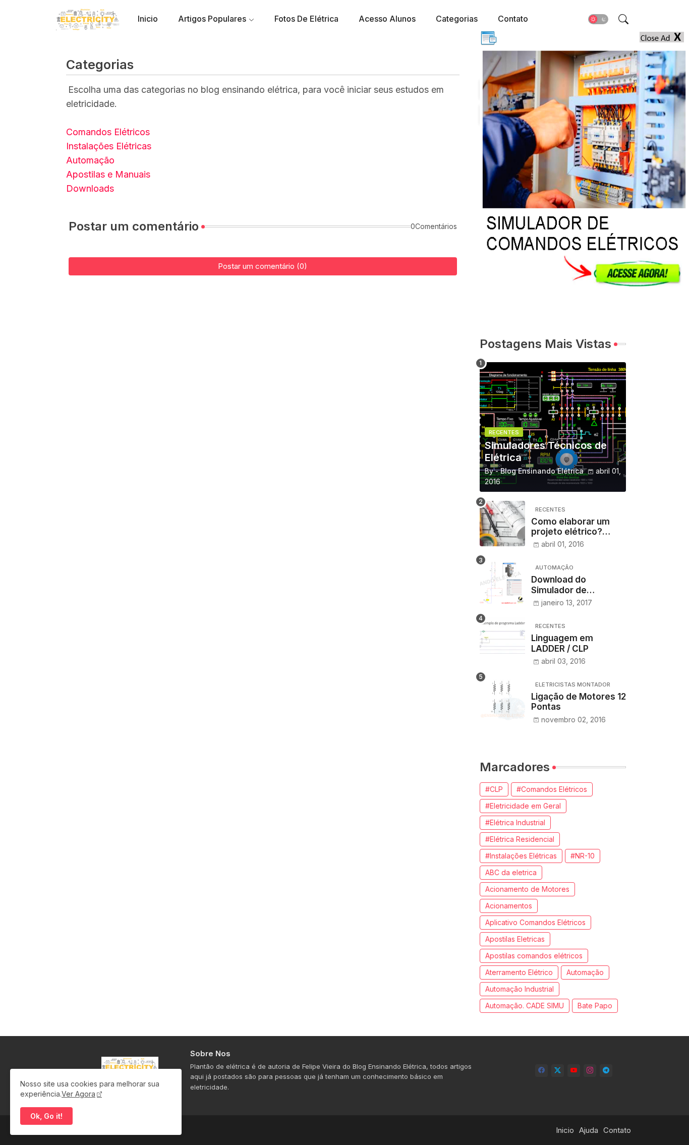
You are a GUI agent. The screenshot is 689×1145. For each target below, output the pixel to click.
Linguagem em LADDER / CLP (562, 643)
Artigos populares (212, 19)
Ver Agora (78, 1094)
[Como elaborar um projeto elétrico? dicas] (502, 523)
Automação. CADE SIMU (524, 1005)
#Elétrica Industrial (515, 822)
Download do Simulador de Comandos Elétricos (574, 585)
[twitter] (557, 1070)
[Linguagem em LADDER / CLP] (502, 640)
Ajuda (588, 1130)
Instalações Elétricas (108, 146)
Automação (90, 160)
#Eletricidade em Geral (523, 806)
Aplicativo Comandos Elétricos (535, 922)
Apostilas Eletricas (515, 939)
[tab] (148, 19)
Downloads (90, 188)
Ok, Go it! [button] (46, 1116)
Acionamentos (508, 905)
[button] (598, 19)
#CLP (494, 789)
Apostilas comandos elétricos (534, 955)
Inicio (148, 19)
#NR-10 (582, 855)
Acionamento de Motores (527, 889)
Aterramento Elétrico (519, 972)
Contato (513, 19)
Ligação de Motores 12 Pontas (578, 702)
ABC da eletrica (511, 872)
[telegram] (606, 1070)
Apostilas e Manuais (108, 174)
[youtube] (573, 1070)
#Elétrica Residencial (519, 839)
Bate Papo (595, 1005)
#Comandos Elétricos (551, 789)
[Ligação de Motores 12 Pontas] (502, 698)
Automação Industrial (519, 989)
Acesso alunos (387, 19)
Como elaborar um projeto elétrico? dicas (570, 527)
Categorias (457, 19)
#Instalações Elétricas (521, 855)
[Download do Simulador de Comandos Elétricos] (502, 581)
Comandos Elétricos (108, 132)
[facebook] (541, 1070)
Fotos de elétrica (306, 19)
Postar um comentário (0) (262, 266)
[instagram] (590, 1070)
